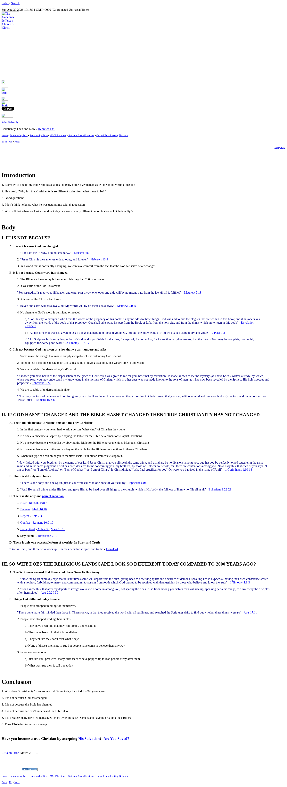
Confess (25, 522)
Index (5, 3)
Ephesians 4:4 (137, 482)
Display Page (280, 147)
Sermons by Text (19, 135)
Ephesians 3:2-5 (41, 383)
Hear (23, 502)
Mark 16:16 (39, 509)
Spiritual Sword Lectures (81, 135)
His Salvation (89, 739)
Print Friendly (10, 122)
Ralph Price (11, 752)
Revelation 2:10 (47, 535)
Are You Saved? (116, 739)
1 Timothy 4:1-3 (240, 582)
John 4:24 (112, 549)
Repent (24, 516)
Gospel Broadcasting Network (112, 135)
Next (17, 141)
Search (15, 3)
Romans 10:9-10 (43, 522)
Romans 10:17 (38, 502)
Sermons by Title (39, 135)
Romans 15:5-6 (45, 399)
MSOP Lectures (58, 135)
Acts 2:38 (37, 516)
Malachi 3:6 (81, 252)
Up (10, 141)
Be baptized (27, 529)
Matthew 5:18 (192, 292)
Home (5, 135)
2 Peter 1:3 (218, 332)
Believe (25, 509)
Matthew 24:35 (126, 305)
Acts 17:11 (250, 612)
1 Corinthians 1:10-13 (238, 469)
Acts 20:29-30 (49, 592)
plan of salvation (53, 496)
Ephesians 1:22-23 (220, 489)
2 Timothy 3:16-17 (77, 342)
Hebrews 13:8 (46, 129)
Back (4, 141)
